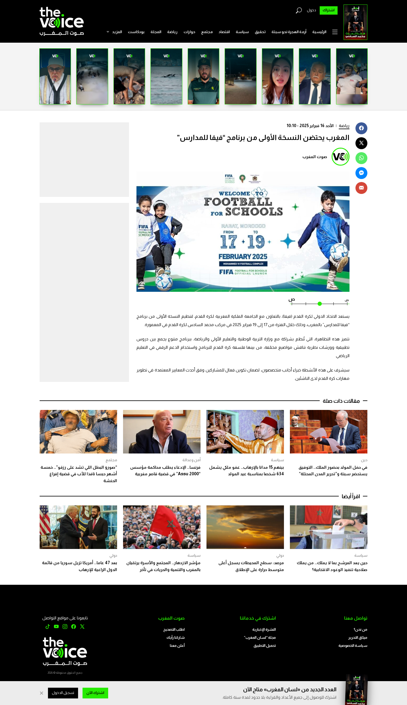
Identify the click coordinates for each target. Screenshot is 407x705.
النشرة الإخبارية (264, 629)
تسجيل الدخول (63, 693)
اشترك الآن (95, 693)
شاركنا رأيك (176, 637)
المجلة (155, 32)
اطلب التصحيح (174, 629)
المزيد (117, 32)
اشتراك (329, 10)
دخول (311, 10)
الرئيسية (319, 32)
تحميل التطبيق (265, 646)
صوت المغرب (314, 156)
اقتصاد (224, 32)
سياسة (242, 32)
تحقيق (260, 32)
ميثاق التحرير (357, 637)
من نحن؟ (360, 629)
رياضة (172, 32)
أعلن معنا (177, 646)
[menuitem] (319, 32)
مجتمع (207, 32)
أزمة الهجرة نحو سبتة (288, 32)
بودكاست (136, 32)
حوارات (189, 32)
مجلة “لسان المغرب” (260, 637)
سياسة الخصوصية (352, 646)
